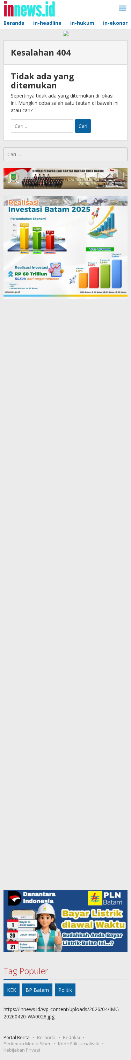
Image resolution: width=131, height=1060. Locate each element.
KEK (11, 990)
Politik (65, 990)
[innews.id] (29, 8)
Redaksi (71, 1037)
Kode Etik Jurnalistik (78, 1043)
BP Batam (37, 990)
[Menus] (123, 8)
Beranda (46, 1037)
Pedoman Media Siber (27, 1043)
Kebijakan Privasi (21, 1050)
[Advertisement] (65, 594)
